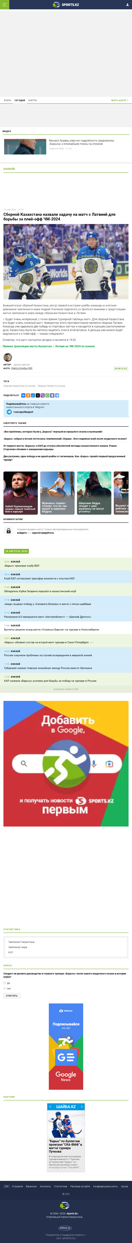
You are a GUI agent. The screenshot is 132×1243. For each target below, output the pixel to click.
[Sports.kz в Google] (66, 825)
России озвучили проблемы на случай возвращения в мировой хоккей (48, 655)
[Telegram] (56, 395)
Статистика (60, 1186)
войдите (22, 532)
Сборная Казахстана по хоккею (19, 386)
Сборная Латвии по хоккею (51, 386)
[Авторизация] (128, 4)
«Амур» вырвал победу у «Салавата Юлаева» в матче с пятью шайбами (47, 604)
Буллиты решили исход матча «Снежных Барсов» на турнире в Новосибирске (51, 629)
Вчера (7, 100)
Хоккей (9, 169)
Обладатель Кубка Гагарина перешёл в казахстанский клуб (40, 591)
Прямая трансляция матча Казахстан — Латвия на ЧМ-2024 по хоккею (49, 346)
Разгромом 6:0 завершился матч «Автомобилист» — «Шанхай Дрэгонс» (48, 616)
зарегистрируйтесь (43, 532)
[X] (37, 395)
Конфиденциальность (105, 1186)
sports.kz (121, 368)
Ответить (12, 996)
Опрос (7, 965)
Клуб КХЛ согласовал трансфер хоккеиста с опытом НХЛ (39, 578)
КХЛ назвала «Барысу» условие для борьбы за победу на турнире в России (50, 680)
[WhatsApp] (46, 395)
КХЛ (10, 952)
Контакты (45, 1186)
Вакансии (31, 1186)
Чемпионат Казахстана (21, 942)
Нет (9, 988)
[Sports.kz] (66, 4)
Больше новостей (66, 689)
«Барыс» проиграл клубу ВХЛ (21, 565)
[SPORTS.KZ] (66, 1046)
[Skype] (51, 395)
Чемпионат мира (17, 947)
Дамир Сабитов (22, 364)
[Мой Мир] (32, 395)
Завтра (32, 100)
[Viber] (42, 395)
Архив (124, 1186)
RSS (67, 1194)
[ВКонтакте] (22, 395)
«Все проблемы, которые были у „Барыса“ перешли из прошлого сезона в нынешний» (53, 431)
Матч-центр (118, 100)
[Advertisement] (66, 53)
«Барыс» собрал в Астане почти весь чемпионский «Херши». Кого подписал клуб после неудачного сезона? (65, 438)
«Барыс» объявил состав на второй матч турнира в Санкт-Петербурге (46, 642)
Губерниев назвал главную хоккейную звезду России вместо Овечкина (48, 668)
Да (8, 983)
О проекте (17, 1186)
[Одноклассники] (27, 395)
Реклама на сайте (80, 1186)
